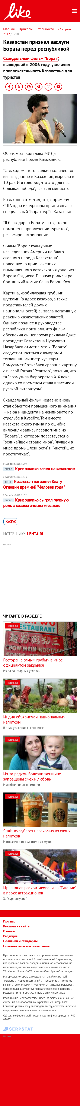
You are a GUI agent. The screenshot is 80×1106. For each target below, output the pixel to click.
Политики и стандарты (20, 941)
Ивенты (9, 931)
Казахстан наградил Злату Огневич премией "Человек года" (34, 484)
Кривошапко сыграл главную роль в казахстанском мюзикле (36, 502)
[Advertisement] (40, 578)
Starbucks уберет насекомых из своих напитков (36, 833)
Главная (9, 29)
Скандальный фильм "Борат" (30, 58)
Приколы (26, 29)
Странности (45, 29)
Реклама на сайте (16, 926)
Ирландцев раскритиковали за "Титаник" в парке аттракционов (39, 890)
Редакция (10, 936)
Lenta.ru (36, 533)
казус (11, 521)
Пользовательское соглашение (26, 946)
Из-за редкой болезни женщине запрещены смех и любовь (32, 776)
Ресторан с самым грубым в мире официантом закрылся (33, 662)
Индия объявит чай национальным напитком (34, 719)
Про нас (9, 921)
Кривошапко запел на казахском (40, 469)
